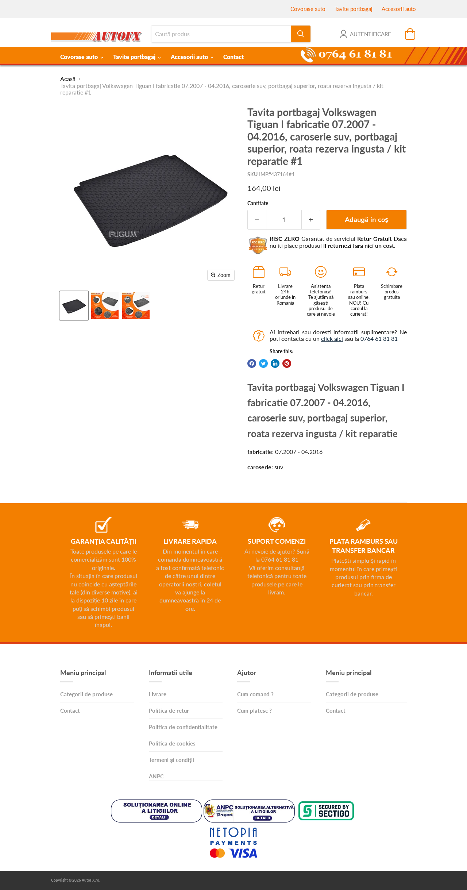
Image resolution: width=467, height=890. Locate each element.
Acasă (68, 79)
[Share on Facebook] (251, 363)
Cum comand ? (255, 694)
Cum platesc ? (254, 710)
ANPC (156, 776)
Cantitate (257, 203)
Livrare (157, 694)
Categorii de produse (86, 694)
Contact (233, 56)
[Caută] (300, 34)
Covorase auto (307, 8)
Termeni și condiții (171, 759)
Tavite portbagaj (354, 8)
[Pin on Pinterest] (286, 363)
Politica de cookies (172, 743)
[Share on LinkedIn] (275, 363)
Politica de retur (169, 710)
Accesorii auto (399, 8)
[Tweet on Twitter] (263, 363)
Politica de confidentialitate (183, 727)
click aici (332, 338)
